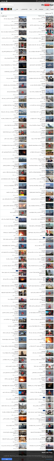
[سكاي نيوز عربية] (47, 5)
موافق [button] (7, 459)
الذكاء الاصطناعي (24, 9)
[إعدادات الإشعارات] (11, 9)
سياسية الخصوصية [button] (49, 459)
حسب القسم (4, 16)
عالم (36, 9)
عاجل (8, 9)
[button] (5, 9)
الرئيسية (52, 9)
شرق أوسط (41, 9)
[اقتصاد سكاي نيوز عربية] (13, 9)
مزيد (17, 9)
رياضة (31, 9)
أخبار (47, 9)
